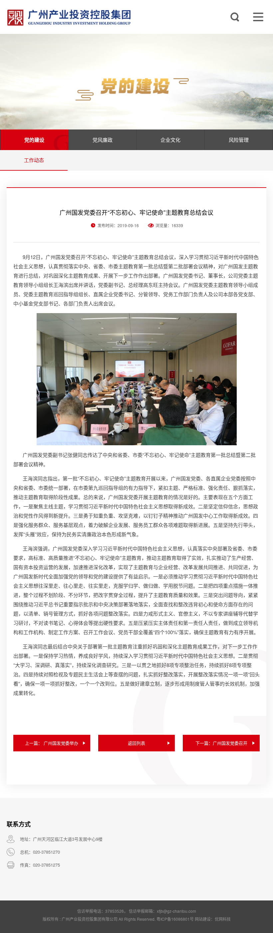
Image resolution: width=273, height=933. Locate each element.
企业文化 (170, 139)
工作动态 (34, 159)
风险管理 (239, 139)
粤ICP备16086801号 (175, 919)
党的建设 (34, 139)
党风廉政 (103, 139)
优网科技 (223, 919)
